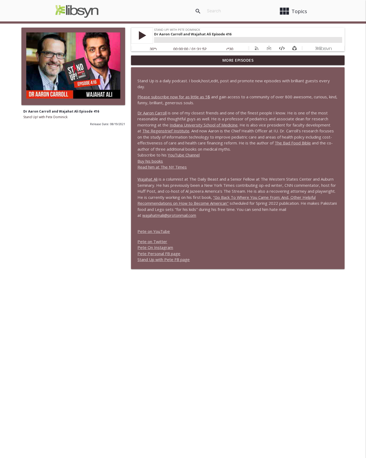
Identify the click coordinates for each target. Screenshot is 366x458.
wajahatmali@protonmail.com (169, 215)
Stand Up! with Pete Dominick (45, 117)
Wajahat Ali (147, 179)
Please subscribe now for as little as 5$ (173, 96)
